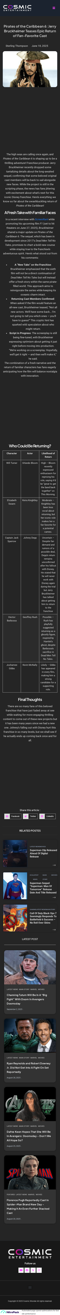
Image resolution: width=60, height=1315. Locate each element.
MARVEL (33, 989)
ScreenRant (41, 219)
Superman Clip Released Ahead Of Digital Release (43, 853)
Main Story (45, 877)
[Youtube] (21, 1270)
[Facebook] (27, 1270)
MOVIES (43, 846)
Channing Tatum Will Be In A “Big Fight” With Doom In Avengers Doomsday (27, 999)
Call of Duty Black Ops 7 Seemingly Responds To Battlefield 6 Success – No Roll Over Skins (43, 918)
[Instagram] (39, 1270)
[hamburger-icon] (53, 8)
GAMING (33, 909)
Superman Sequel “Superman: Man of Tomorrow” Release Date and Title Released (43, 888)
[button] (12, 816)
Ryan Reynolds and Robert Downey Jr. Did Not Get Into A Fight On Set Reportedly (29, 1067)
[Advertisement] (30, 121)
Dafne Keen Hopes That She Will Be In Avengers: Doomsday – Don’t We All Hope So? (29, 1136)
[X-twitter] (33, 1270)
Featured (11, 1195)
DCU (31, 875)
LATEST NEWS (35, 846)
